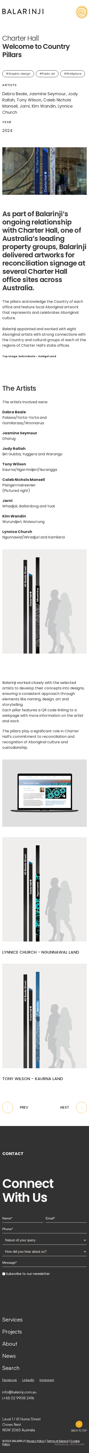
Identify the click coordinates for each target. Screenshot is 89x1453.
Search (11, 1367)
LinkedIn (28, 1380)
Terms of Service (57, 1441)
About (9, 1343)
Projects (12, 1331)
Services (12, 1319)
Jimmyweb (76, 1444)
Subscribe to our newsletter (28, 1274)
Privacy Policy (36, 1441)
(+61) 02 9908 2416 (18, 1398)
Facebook (9, 1380)
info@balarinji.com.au (19, 1392)
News (9, 1355)
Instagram (46, 1380)
